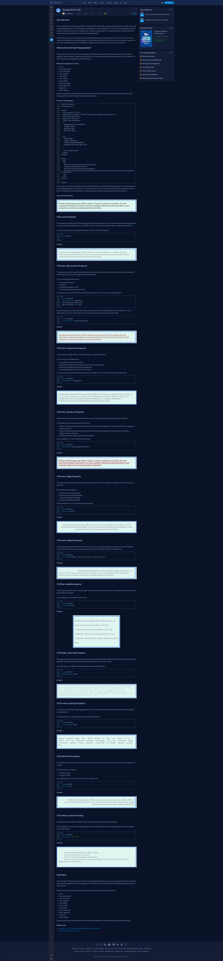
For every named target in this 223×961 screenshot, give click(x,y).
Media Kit (101, 948)
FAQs (140, 948)
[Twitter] (101, 944)
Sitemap (76, 951)
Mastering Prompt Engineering (150, 63)
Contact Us (81, 948)
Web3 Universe (109, 951)
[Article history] (77, 13)
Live (121, 2)
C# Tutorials (114, 948)
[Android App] (118, 944)
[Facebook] (97, 944)
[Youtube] (109, 944)
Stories (82, 951)
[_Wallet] (51, 17)
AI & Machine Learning (148, 56)
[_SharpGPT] (51, 36)
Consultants (122, 948)
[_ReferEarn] (51, 29)
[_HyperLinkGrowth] (51, 39)
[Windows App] (114, 944)
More (125, 3)
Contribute (169, 2)
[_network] (51, 26)
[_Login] (51, 958)
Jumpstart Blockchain (130, 951)
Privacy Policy (90, 948)
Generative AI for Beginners (150, 74)
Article (134, 13)
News (89, 2)
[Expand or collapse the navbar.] (51, 7)
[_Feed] (51, 10)
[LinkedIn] (105, 944)
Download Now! (159, 40)
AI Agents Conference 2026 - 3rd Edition (156, 20)
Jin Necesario (69, 13)
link (131, 226)
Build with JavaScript (143, 951)
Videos (96, 2)
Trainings (109, 2)
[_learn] (51, 20)
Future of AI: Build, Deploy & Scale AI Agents (157, 14)
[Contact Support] (126, 944)
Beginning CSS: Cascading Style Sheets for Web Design (79, 928)
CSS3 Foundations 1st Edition (70, 931)
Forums (102, 2)
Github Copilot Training (149, 71)
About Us (74, 948)
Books (116, 2)
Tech (84, 2)
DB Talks (94, 951)
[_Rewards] (51, 32)
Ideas (128, 948)
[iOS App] (122, 944)
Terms (96, 948)
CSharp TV (88, 951)
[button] (98, 13)
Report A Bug (134, 948)
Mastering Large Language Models (152, 60)
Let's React (101, 951)
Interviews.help (118, 951)
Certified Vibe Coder (148, 67)
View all (171, 9)
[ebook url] (146, 46)
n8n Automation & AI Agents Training (152, 78)
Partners (107, 948)
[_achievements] (51, 23)
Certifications (147, 948)
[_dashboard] (51, 13)
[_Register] (51, 955)
